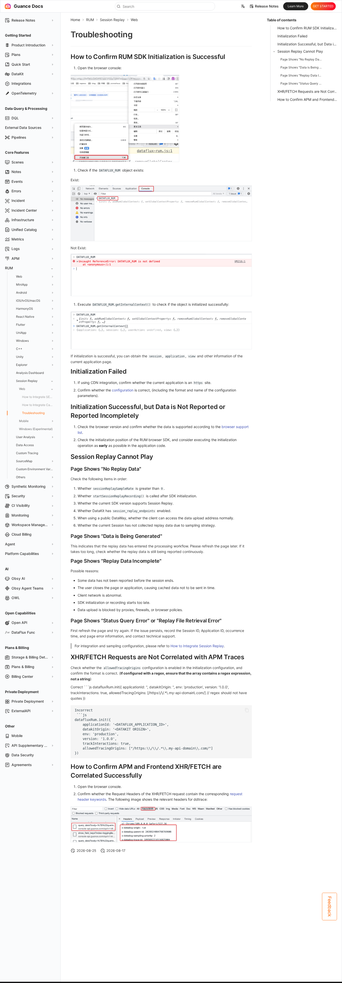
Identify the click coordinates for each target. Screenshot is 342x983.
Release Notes (267, 6)
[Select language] (243, 6)
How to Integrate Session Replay (197, 646)
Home (75, 20)
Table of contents (281, 20)
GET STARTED (323, 6)
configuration (122, 390)
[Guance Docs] (8, 6)
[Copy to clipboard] (247, 710)
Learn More (296, 6)
